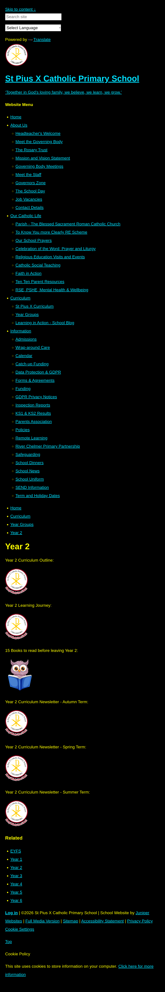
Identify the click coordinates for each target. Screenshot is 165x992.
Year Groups (22, 524)
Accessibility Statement (102, 921)
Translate (42, 39)
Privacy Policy (140, 921)
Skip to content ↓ (20, 9)
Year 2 (16, 532)
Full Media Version (42, 921)
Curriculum (20, 516)
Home (15, 508)
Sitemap (70, 921)
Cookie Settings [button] (19, 929)
